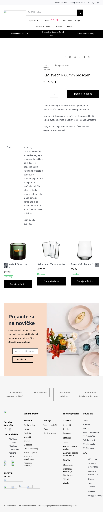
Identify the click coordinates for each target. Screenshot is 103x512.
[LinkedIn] (74, 57)
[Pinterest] (89, 57)
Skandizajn (11, 506)
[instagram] (93, 3)
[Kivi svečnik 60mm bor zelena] (18, 241)
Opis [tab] (9, 147)
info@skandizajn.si (78, 3)
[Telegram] (84, 57)
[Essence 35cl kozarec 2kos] (85, 241)
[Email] (93, 57)
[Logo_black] (20, 11)
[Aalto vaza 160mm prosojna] (51, 241)
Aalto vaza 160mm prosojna (51, 264)
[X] (70, 57)
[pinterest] (98, 3)
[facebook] (89, 3)
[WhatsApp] (79, 57)
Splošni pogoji (44, 506)
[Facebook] (65, 57)
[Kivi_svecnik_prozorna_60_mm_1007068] (22, 72)
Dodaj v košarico (83, 93)
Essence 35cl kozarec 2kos (84, 264)
